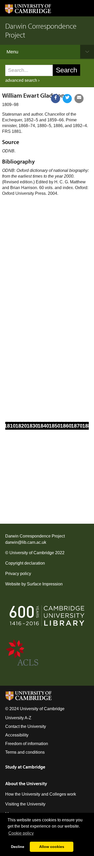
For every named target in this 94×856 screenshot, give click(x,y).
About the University (26, 783)
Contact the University (25, 726)
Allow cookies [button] (51, 847)
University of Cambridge (31, 553)
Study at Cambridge (25, 767)
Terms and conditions (25, 752)
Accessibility (16, 735)
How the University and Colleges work (40, 794)
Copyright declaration (25, 563)
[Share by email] (79, 98)
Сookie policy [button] (21, 833)
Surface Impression (45, 584)
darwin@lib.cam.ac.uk (25, 542)
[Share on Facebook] (55, 98)
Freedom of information (26, 743)
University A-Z (18, 718)
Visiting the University (25, 804)
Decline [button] (17, 847)
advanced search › (22, 80)
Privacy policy (18, 573)
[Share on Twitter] (67, 98)
